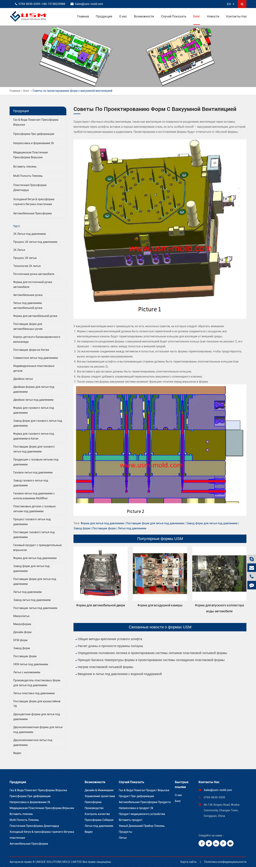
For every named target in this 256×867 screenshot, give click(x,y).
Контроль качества (97, 814)
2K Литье (19, 250)
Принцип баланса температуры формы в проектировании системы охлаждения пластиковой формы (151, 660)
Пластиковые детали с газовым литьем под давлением (34, 509)
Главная (83, 16)
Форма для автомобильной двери (100, 605)
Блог (196, 16)
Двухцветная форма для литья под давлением (36, 717)
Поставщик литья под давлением (35, 608)
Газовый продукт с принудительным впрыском (37, 547)
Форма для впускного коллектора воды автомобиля (219, 608)
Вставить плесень (25, 166)
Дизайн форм (22, 632)
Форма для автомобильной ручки (35, 316)
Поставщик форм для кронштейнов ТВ (36, 704)
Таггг (16, 226)
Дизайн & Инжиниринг (99, 790)
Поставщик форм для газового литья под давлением (34, 449)
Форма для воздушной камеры (160, 605)
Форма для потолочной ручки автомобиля (32, 284)
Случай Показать (173, 16)
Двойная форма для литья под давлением (33, 389)
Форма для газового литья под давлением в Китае (33, 436)
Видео (17, 753)
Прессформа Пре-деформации (33, 134)
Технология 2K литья (27, 266)
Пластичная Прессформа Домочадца (34, 826)
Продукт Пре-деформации (136, 796)
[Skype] (251, 559)
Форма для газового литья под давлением (33, 410)
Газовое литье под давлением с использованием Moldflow (34, 496)
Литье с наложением (26, 672)
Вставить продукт (130, 820)
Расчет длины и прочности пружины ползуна (110, 646)
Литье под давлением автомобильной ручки (27, 305)
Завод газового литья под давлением (30, 483)
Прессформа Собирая (99, 820)
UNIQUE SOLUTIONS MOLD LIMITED (59, 862)
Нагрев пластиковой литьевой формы (105, 667)
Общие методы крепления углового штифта (110, 639)
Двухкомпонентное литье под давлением (32, 742)
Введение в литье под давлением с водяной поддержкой (120, 674)
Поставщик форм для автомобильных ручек (28, 326)
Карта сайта (188, 862)
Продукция (104, 16)
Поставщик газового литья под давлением (34, 535)
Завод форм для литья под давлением (31, 568)
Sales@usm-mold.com (89, 4)
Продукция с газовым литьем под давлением (35, 462)
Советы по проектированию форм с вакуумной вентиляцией (72, 90)
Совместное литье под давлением (35, 358)
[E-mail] (251, 567)
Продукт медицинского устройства (142, 814)
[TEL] (251, 576)
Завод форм (21, 648)
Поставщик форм (25, 656)
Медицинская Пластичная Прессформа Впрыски (42, 808)
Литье (123, 837)
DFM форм (20, 640)
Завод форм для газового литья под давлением (37, 423)
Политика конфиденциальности (225, 862)
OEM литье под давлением (30, 664)
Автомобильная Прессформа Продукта (145, 802)
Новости (213, 16)
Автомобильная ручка (27, 295)
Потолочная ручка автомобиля (33, 274)
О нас (123, 16)
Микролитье (21, 616)
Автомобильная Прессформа (32, 213)
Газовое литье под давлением (33, 472)
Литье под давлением (27, 592)
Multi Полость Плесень (28, 175)
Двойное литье (23, 378)
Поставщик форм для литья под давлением (34, 581)
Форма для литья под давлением (35, 558)
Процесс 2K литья (25, 258)
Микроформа (22, 624)
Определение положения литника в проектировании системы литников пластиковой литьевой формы (152, 653)
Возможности (144, 16)
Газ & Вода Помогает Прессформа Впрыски (38, 790)
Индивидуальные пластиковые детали (33, 368)
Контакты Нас (236, 16)
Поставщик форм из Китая (31, 349)
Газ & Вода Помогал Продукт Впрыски (144, 790)
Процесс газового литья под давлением (32, 522)
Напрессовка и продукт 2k (136, 808)
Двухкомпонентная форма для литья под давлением (38, 729)
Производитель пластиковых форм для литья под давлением (36, 683)
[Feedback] (251, 585)
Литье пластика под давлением (34, 693)
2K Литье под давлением (29, 233)
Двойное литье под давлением (33, 399)
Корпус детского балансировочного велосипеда (36, 339)
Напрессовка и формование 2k (33, 143)
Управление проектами (100, 796)
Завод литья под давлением (32, 600)
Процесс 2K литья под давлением (35, 242)
